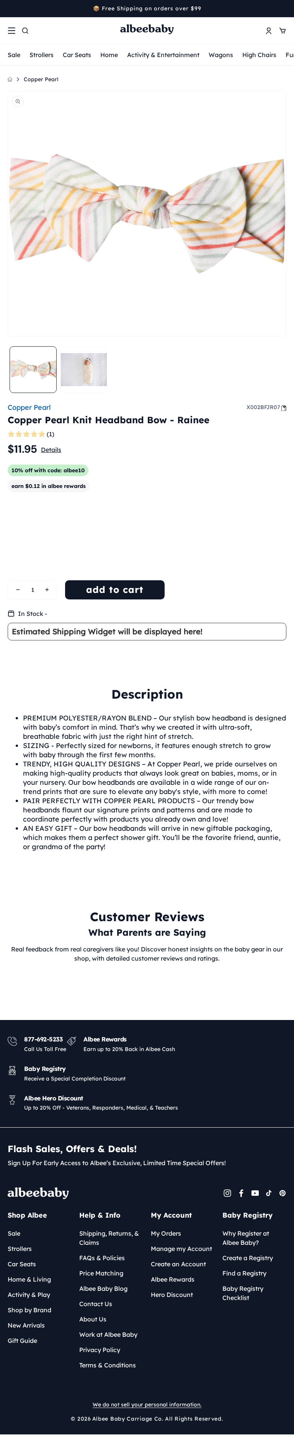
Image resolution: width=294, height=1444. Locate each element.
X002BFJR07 (263, 407)
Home (109, 55)
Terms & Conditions (107, 1365)
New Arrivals (26, 1325)
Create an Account (178, 1264)
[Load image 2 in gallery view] (84, 369)
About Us (92, 1319)
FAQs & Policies (102, 1258)
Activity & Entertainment (163, 55)
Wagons (221, 55)
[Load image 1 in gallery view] (33, 369)
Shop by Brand (29, 1310)
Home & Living (29, 1279)
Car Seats (77, 55)
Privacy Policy (99, 1350)
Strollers (41, 55)
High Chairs (259, 55)
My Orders (166, 1233)
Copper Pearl (41, 79)
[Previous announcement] (10, 8)
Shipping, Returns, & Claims (109, 1238)
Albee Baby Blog (103, 1288)
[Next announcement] (283, 8)
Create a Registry (247, 1258)
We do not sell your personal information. (147, 1404)
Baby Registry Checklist (242, 1293)
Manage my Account (181, 1248)
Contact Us (95, 1304)
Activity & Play (29, 1294)
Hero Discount (172, 1294)
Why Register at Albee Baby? (245, 1238)
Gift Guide (22, 1340)
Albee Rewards (172, 1279)
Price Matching (101, 1273)
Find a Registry (244, 1273)
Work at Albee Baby (108, 1334)
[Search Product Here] (25, 30)
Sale (14, 55)
